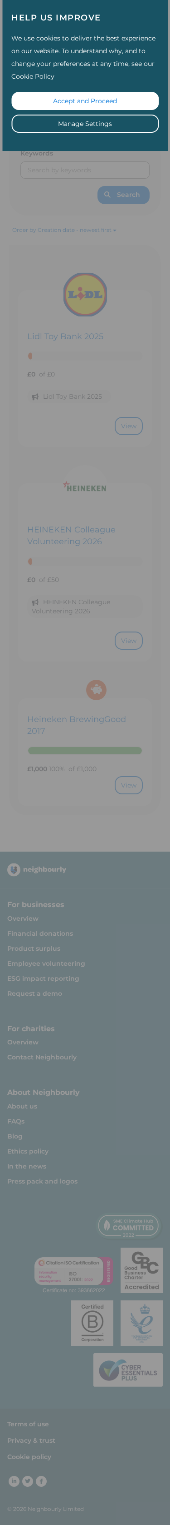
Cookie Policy (32, 76)
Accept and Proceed (85, 101)
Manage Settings (85, 124)
